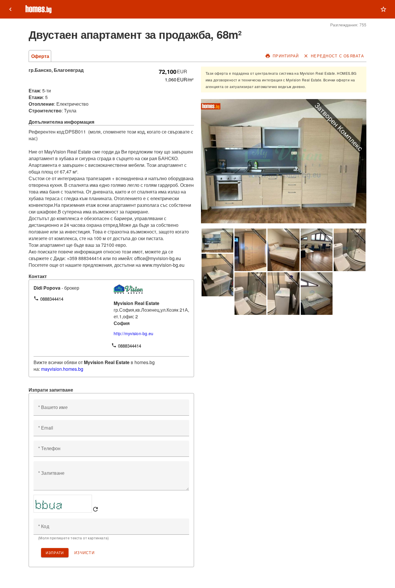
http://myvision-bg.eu (133, 333)
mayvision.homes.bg (62, 369)
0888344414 (51, 299)
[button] (383, 9)
